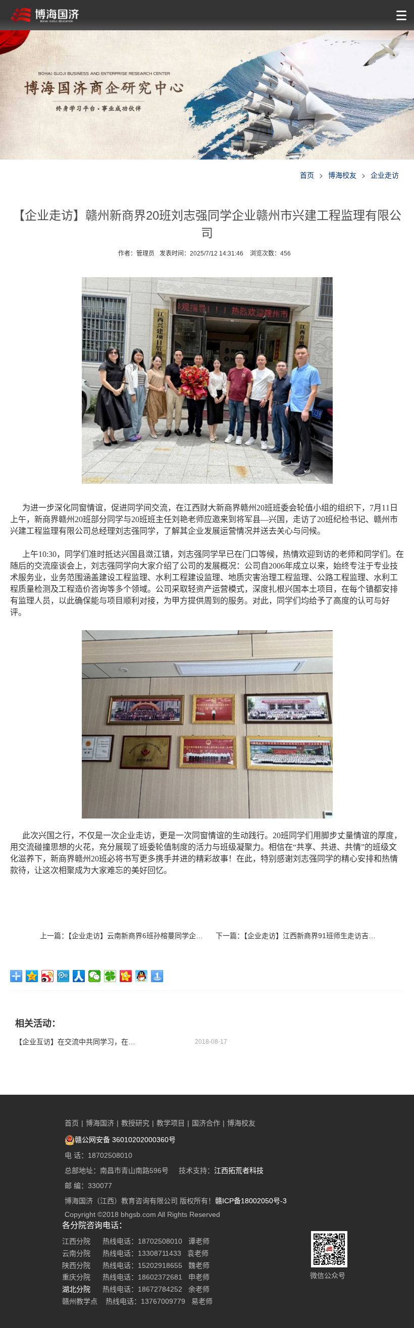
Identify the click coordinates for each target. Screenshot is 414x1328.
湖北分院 (76, 1289)
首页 (307, 175)
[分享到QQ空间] (32, 976)
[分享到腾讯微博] (63, 976)
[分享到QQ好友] (141, 976)
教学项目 (171, 1123)
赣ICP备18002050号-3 (251, 1201)
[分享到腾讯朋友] (110, 976)
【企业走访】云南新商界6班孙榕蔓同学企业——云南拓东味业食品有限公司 (185, 936)
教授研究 (135, 1123)
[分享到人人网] (79, 976)
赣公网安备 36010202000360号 (125, 1140)
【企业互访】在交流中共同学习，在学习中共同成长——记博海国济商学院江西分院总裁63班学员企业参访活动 (75, 1042)
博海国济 (100, 1123)
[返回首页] (44, 15)
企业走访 (385, 175)
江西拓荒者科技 (239, 1170)
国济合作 (206, 1123)
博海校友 (342, 175)
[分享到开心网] (126, 976)
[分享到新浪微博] (47, 976)
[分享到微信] (94, 976)
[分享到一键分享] (157, 976)
